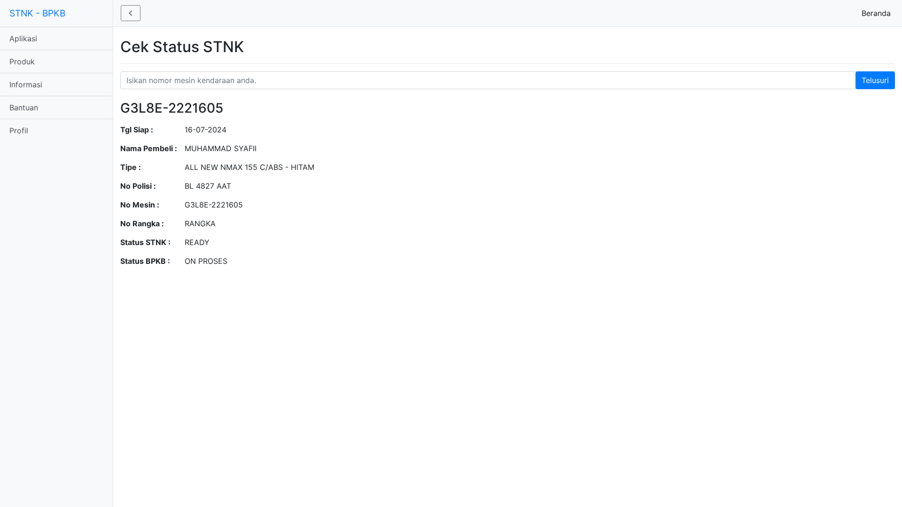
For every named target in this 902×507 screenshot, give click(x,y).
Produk (22, 61)
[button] (130, 13)
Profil (18, 130)
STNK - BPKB (37, 13)
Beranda (878, 13)
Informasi (25, 84)
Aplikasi (23, 38)
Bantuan (23, 107)
